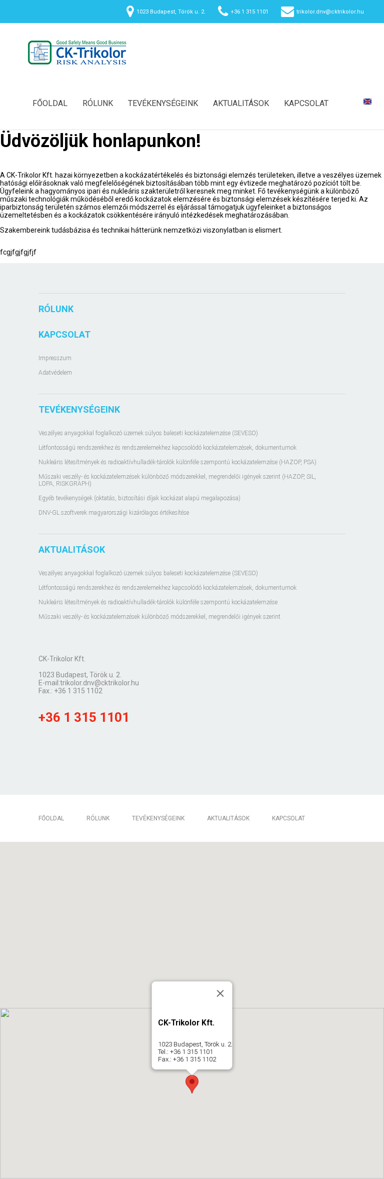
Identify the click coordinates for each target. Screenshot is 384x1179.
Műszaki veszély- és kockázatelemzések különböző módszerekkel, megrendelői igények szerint (159, 616)
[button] (192, 1084)
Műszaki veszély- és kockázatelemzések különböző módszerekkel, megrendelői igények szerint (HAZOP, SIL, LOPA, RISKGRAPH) (177, 480)
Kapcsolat (306, 103)
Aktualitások (241, 103)
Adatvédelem (55, 372)
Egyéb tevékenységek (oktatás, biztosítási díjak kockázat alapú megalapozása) (139, 498)
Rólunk (97, 103)
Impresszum (55, 358)
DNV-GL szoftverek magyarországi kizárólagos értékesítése (113, 512)
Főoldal (50, 103)
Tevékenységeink (163, 103)
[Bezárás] (220, 993)
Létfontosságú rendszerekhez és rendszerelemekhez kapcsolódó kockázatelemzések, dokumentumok (167, 447)
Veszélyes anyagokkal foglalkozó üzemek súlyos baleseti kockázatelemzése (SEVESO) (148, 433)
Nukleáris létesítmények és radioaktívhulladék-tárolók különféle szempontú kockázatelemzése (158, 602)
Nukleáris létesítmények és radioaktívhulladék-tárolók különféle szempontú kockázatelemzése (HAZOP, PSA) (177, 462)
